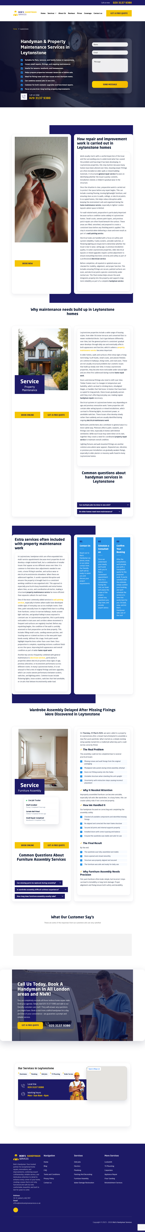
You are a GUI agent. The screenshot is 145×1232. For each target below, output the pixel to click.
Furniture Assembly (81, 1178)
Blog (45, 1166)
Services (51, 13)
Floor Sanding (110, 1178)
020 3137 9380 (122, 2)
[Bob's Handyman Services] (25, 13)
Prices (79, 13)
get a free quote (119, 13)
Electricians (23, 1074)
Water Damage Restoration (84, 1183)
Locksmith (108, 1162)
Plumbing (34, 1074)
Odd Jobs (44, 1074)
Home (43, 13)
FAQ (45, 1170)
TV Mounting (56, 1074)
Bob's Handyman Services (122, 1222)
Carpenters (109, 1170)
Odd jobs (77, 1162)
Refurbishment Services (113, 1183)
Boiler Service (68, 1074)
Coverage (88, 13)
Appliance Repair (111, 1174)
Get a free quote (56, 415)
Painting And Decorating (83, 1174)
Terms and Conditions (52, 1174)
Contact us (98, 13)
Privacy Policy (49, 1178)
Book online (27, 415)
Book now (27, 263)
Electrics (77, 1166)
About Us (62, 13)
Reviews (71, 13)
